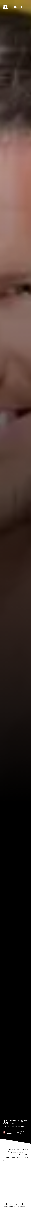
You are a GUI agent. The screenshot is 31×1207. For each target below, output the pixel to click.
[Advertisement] (15, 1184)
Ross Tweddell (9, 1132)
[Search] (21, 7)
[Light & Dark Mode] (15, 7)
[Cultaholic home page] (8, 7)
